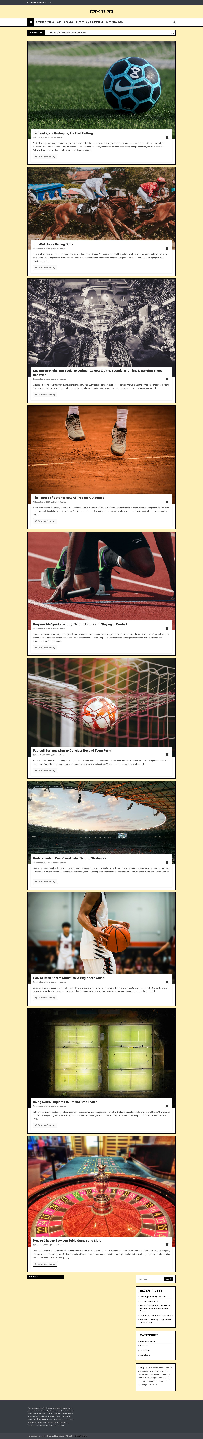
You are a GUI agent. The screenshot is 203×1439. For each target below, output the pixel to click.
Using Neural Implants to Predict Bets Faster (65, 1102)
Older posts (34, 1277)
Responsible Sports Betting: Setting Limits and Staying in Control (80, 624)
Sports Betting (45, 22)
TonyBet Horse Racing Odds (53, 244)
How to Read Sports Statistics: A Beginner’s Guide (68, 978)
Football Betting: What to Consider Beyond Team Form (72, 750)
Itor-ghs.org (101, 11)
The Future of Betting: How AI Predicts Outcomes (68, 498)
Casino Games (65, 22)
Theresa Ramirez (56, 137)
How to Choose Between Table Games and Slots (67, 1240)
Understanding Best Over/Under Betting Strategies (69, 858)
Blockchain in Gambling (89, 22)
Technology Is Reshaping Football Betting (63, 133)
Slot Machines (114, 22)
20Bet (140, 1367)
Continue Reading (46, 156)
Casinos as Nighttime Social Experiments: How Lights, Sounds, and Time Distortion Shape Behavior (93, 32)
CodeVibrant (81, 1436)
